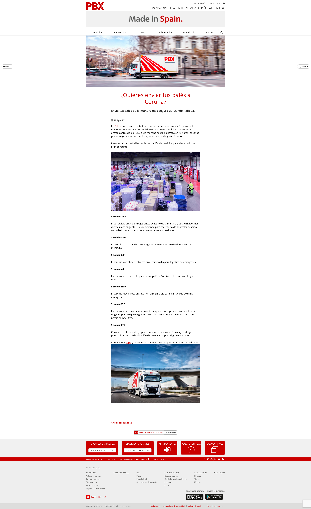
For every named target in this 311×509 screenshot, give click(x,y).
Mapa (138, 476)
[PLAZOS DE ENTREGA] (191, 450)
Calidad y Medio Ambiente (175, 479)
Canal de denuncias (215, 506)
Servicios (97, 32)
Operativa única (92, 485)
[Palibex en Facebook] (204, 459)
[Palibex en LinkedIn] (215, 459)
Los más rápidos (93, 479)
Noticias (197, 476)
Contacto (208, 32)
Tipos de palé (91, 482)
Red (143, 32)
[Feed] (223, 459)
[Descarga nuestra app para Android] (214, 497)
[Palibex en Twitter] (208, 459)
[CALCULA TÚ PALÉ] (214, 450)
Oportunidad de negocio (146, 482)
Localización (200, 3)
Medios (197, 482)
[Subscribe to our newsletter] (155, 432)
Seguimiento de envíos (95, 488)
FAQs (166, 485)
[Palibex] (95, 6)
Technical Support (98, 497)
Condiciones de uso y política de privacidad (167, 506)
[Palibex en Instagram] (211, 459)
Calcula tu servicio (93, 476)
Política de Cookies (195, 506)
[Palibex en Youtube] (219, 459)
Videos (197, 479)
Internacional (120, 32)
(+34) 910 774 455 (215, 3)
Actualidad (188, 32)
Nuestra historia (171, 476)
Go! (113, 450)
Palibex (119, 126)
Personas (168, 482)
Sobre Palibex (166, 32)
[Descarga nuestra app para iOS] (194, 497)
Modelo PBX (141, 479)
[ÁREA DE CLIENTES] (167, 452)
